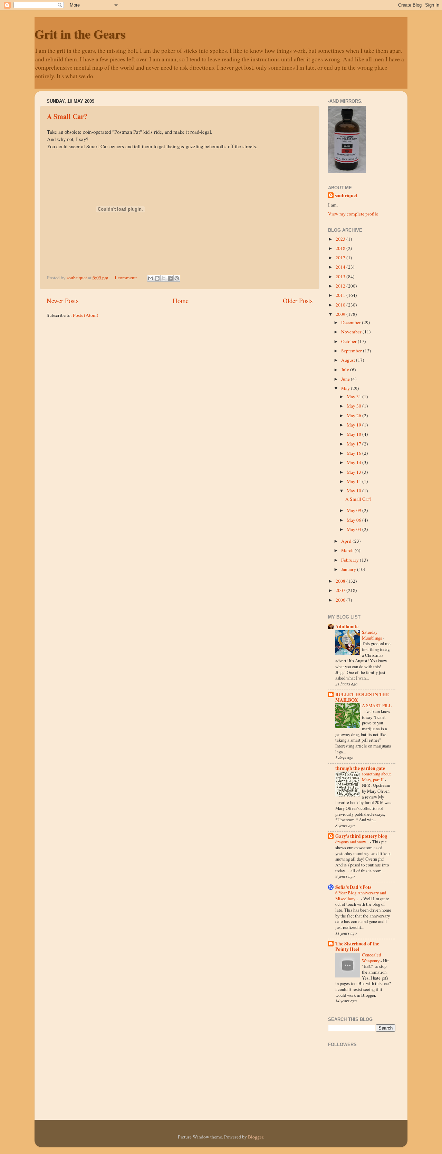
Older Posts (298, 300)
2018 (341, 248)
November (352, 332)
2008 (341, 581)
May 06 (354, 520)
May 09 (354, 510)
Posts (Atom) (85, 315)
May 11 (354, 481)
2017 (341, 257)
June (346, 379)
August (348, 360)
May (346, 388)
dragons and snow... (352, 842)
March (348, 550)
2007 (341, 590)
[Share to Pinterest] (176, 278)
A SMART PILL (377, 705)
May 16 (354, 453)
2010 (341, 305)
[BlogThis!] (157, 278)
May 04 (354, 529)
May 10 (354, 491)
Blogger (255, 1137)
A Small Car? (67, 116)
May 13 (354, 472)
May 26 (354, 415)
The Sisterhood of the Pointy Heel (357, 946)
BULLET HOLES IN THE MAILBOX (362, 697)
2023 (341, 239)
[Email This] (150, 278)
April (347, 541)
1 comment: (126, 277)
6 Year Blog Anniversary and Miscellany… (360, 896)
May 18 (354, 434)
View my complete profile (353, 214)
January (349, 569)
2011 (341, 295)
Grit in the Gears (80, 34)
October (349, 341)
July (345, 370)
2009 (341, 314)
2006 (341, 600)
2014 (341, 267)
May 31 (354, 396)
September (352, 351)
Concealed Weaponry (371, 958)
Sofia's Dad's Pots (353, 887)
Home (181, 300)
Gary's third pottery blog (361, 836)
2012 (341, 286)
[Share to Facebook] (170, 278)
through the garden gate (360, 768)
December (351, 322)
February (350, 560)
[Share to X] (163, 278)
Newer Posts (62, 300)
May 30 (354, 406)
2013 (341, 276)
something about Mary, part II (376, 777)
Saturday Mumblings (372, 635)
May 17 (354, 444)
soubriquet (346, 195)
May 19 (354, 425)
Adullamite (346, 626)
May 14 (354, 462)
